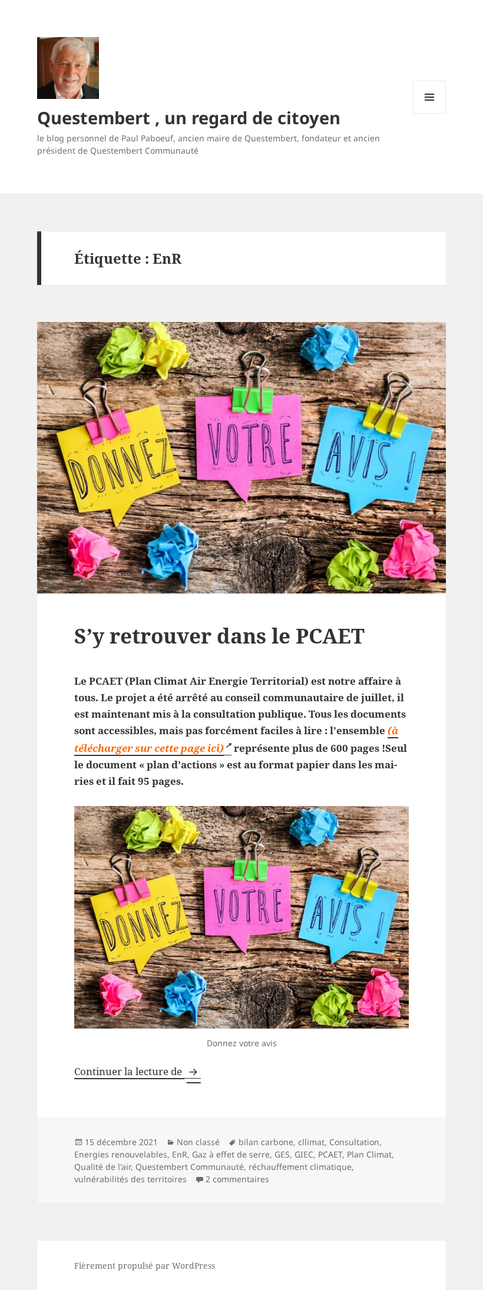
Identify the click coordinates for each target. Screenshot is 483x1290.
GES (282, 1154)
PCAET (330, 1154)
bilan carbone (266, 1142)
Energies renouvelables (120, 1154)
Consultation (354, 1142)
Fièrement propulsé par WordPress (144, 1265)
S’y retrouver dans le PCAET (219, 635)
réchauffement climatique (300, 1166)
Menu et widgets (429, 113)
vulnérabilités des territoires (130, 1179)
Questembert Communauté (189, 1166)
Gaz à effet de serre (231, 1154)
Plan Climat (369, 1154)
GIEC (304, 1154)
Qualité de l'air (102, 1166)
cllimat (311, 1142)
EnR (179, 1154)
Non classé (198, 1142)
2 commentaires (237, 1179)
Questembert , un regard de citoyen (188, 117)
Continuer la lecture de (137, 1071)
